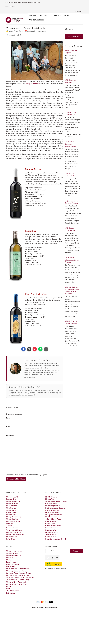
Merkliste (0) (78, 11)
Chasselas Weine (51, 503)
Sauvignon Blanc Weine (53, 514)
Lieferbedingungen (12, 564)
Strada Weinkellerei (13, 521)
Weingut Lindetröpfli (33, 84)
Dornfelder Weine (51, 530)
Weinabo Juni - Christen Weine (70, 229)
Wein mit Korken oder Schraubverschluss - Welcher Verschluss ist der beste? (72, 290)
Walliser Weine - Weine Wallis (16, 582)
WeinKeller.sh (11, 508)
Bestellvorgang (11, 562)
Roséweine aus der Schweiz (55, 508)
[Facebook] (52, 557)
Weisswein (56, 15)
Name (8, 418)
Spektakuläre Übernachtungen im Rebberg (71, 260)
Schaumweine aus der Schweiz (56, 501)
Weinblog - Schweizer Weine (16, 571)
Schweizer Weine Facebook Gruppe (18, 573)
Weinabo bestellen (12, 553)
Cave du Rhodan (12, 528)
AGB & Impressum (12, 591)
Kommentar (10, 435)
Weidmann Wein (12, 537)
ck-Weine (9, 523)
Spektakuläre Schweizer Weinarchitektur (70, 144)
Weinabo (33, 15)
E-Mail (8, 427)
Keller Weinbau (11, 506)
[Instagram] (47, 557)
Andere (67, 15)
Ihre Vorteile (10, 566)
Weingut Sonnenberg (13, 517)
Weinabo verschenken (14, 551)
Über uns (9, 560)
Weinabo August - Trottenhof (71, 81)
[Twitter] (57, 557)
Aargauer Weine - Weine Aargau (17, 575)
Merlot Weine (49, 499)
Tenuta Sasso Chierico (14, 530)
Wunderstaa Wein (12, 497)
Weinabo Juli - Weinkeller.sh (70, 175)
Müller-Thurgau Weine (53, 506)
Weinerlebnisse (36, 20)
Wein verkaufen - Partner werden (17, 569)
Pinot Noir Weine (51, 497)
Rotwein (44, 15)
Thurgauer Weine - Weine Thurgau (18, 580)
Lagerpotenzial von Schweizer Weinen (71, 202)
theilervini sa (10, 539)
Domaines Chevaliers (13, 532)
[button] (23, 349)
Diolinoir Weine (50, 521)
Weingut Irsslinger (12, 519)
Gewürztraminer (50, 528)
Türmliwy (9, 525)
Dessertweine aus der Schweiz (55, 539)
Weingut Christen (12, 503)
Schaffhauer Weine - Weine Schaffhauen (20, 577)
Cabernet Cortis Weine (53, 525)
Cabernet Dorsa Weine (53, 519)
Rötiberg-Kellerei (12, 499)
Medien (8, 588)
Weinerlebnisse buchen (14, 555)
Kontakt (9, 586)
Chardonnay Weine (52, 510)
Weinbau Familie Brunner (15, 534)
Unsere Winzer (11, 557)
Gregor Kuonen (11, 512)
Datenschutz (10, 593)
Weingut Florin (11, 510)
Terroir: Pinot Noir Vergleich (71, 51)
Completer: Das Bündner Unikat (70, 113)
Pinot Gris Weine (51, 517)
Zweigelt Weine (50, 534)
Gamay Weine (50, 523)
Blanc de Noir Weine (52, 512)
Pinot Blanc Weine (51, 532)
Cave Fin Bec (11, 514)
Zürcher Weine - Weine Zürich (16, 584)
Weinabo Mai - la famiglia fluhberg (71, 322)
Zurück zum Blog (74, 36)
